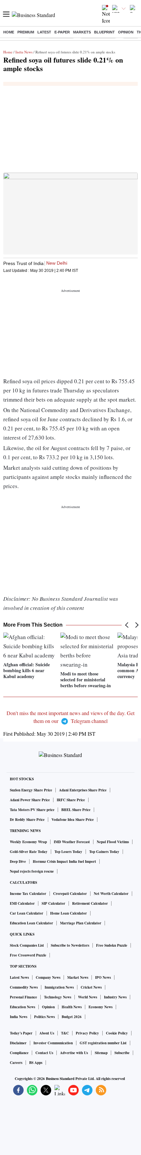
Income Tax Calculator (28, 893)
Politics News (44, 1016)
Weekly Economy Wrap (28, 842)
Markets (82, 32)
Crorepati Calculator (70, 893)
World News (87, 997)
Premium (25, 32)
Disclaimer (18, 1043)
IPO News (103, 977)
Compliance (19, 1053)
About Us (46, 1033)
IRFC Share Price (71, 800)
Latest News (19, 977)
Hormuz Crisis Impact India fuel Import (64, 861)
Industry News (115, 997)
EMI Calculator (22, 903)
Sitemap (101, 1053)
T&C (65, 1033)
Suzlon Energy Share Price (31, 790)
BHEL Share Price (76, 809)
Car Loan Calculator (26, 913)
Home (8, 32)
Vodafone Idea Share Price (72, 819)
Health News (72, 1007)
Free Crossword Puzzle (28, 955)
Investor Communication (53, 1043)
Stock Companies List (27, 945)
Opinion (125, 32)
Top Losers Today (68, 851)
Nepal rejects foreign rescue (32, 871)
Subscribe (122, 1053)
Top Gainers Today (104, 851)
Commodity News (24, 987)
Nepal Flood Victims (113, 842)
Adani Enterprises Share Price (83, 790)
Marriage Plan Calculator (80, 923)
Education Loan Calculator (31, 923)
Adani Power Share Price (30, 800)
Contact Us (44, 1053)
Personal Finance (23, 997)
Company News (48, 977)
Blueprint (104, 32)
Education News (22, 1007)
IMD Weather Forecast (72, 842)
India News (23, 51)
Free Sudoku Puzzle (111, 945)
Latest (44, 32)
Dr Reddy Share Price (27, 819)
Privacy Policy (87, 1033)
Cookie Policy (117, 1033)
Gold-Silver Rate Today (29, 851)
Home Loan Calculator (68, 913)
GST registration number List (103, 1043)
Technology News (57, 997)
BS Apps (35, 1062)
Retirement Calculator (90, 903)
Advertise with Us (74, 1053)
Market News (77, 977)
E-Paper (62, 32)
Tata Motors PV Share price (32, 809)
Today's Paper (21, 1033)
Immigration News (59, 987)
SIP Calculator (53, 903)
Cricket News (91, 987)
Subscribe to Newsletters (70, 945)
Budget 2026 (72, 1016)
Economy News (100, 1007)
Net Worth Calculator (111, 893)
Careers (16, 1062)
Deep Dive (18, 861)
